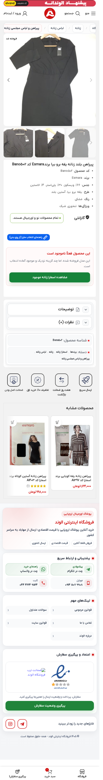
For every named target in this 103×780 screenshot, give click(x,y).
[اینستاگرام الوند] (10, 724)
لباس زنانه (57, 28)
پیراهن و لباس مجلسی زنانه (21, 28)
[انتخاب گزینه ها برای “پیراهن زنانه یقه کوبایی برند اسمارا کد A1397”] (57, 422)
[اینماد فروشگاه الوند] (61, 677)
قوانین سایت (39, 623)
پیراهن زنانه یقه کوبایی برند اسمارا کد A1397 (73, 478)
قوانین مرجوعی (83, 610)
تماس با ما (86, 623)
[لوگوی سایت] (50, 13)
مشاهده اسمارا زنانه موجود (49, 277)
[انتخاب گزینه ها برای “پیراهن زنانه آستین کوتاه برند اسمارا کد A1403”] (12, 422)
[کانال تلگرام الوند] (22, 724)
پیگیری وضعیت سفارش (49, 706)
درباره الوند (85, 636)
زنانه (78, 28)
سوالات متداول (38, 610)
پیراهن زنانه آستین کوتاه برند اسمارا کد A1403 (27, 478)
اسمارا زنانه (61, 352)
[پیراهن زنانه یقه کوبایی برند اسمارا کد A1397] (72, 444)
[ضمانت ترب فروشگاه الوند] (36, 677)
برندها (73, 352)
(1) (28, 486)
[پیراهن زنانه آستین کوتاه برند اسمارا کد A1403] (27, 444)
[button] (91, 80)
